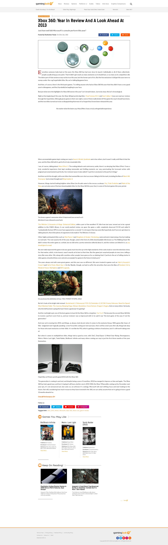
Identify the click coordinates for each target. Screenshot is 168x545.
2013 (52, 410)
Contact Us (39, 535)
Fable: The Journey (54, 306)
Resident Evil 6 (124, 265)
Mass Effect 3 (63, 166)
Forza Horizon (91, 306)
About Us (46, 535)
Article (41, 16)
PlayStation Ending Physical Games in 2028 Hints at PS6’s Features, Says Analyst (53, 488)
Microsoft (62, 410)
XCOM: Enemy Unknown (109, 303)
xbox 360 (69, 410)
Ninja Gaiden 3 (68, 179)
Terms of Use (40, 532)
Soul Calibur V (107, 96)
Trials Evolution (113, 183)
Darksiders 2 (95, 303)
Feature (46, 16)
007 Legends (64, 268)
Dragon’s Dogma (103, 306)
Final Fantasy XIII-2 (92, 96)
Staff (52, 535)
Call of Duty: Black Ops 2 (55, 265)
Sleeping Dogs (67, 306)
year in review (84, 410)
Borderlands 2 (70, 303)
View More (43, 450)
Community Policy (68, 532)
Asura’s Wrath (78, 159)
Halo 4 (120, 262)
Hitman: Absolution (79, 306)
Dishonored (80, 303)
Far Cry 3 (100, 313)
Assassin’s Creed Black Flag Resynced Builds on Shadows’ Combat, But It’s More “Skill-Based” (85, 488)
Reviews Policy (58, 532)
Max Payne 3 (68, 237)
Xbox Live (76, 410)
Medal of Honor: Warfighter (47, 268)
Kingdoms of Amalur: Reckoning (88, 237)
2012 (48, 410)
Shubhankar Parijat (50, 35)
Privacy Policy (48, 532)
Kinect (57, 410)
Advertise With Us (41, 537)
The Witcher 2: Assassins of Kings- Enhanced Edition (56, 224)
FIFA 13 (87, 303)
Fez (106, 183)
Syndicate (87, 159)
